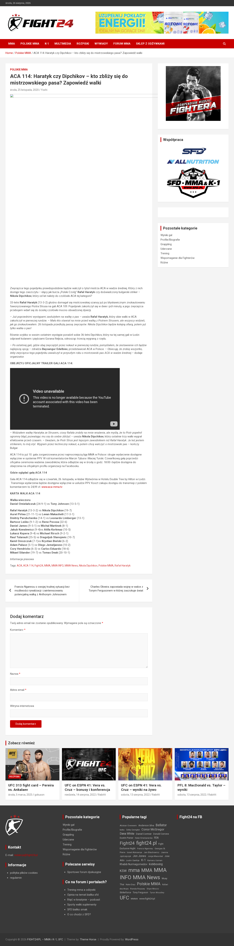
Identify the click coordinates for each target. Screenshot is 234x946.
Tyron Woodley (157, 892)
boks (122, 829)
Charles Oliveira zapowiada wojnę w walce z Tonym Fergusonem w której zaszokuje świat (116, 588)
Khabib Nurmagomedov (133, 864)
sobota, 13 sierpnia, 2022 (135, 794)
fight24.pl (146, 843)
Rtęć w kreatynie (77, 899)
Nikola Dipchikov (88, 565)
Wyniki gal (166, 235)
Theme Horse (88, 939)
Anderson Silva (146, 825)
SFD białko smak (77, 909)
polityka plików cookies (24, 872)
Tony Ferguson (140, 892)
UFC (124, 898)
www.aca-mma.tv (51, 487)
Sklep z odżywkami (150, 43)
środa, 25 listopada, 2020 (24, 89)
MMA (11, 43)
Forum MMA (122, 43)
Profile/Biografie (170, 239)
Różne (164, 262)
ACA (19, 565)
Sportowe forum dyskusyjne (84, 872)
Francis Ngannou (145, 848)
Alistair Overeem (128, 825)
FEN (156, 837)
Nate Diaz (130, 884)
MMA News (71, 565)
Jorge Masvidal (155, 856)
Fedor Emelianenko (143, 838)
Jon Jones (139, 856)
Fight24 (39, 565)
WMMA (134, 898)
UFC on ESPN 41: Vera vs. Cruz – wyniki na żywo (141, 787)
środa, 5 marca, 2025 (20, 794)
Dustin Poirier (126, 838)
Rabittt (102, 794)
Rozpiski (83, 43)
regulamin (16, 877)
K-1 (47, 43)
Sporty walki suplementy (81, 904)
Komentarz (17, 629)
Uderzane (166, 248)
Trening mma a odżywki (81, 889)
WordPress (131, 939)
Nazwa (15, 673)
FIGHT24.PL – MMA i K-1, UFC (45, 939)
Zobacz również (21, 743)
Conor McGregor (152, 829)
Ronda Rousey (137, 888)
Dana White (127, 833)
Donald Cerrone (161, 834)
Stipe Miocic (153, 889)
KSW (123, 871)
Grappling (166, 244)
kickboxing (156, 864)
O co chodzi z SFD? (79, 914)
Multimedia (62, 43)
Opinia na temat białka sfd (83, 894)
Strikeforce (125, 892)
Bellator (161, 825)
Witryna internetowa (22, 706)
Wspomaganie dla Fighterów (178, 258)
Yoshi (44, 89)
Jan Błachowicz (151, 852)
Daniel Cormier (144, 833)
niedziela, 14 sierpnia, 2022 (80, 794)
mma (134, 870)
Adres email (18, 690)
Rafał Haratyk (123, 565)
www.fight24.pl (147, 898)
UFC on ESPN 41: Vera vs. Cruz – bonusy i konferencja (87, 787)
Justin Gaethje (132, 860)
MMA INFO (58, 565)
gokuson (39, 794)
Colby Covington (133, 830)
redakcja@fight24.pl (26, 855)
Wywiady (101, 43)
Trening (165, 253)
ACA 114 (28, 565)
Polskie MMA (29, 43)
